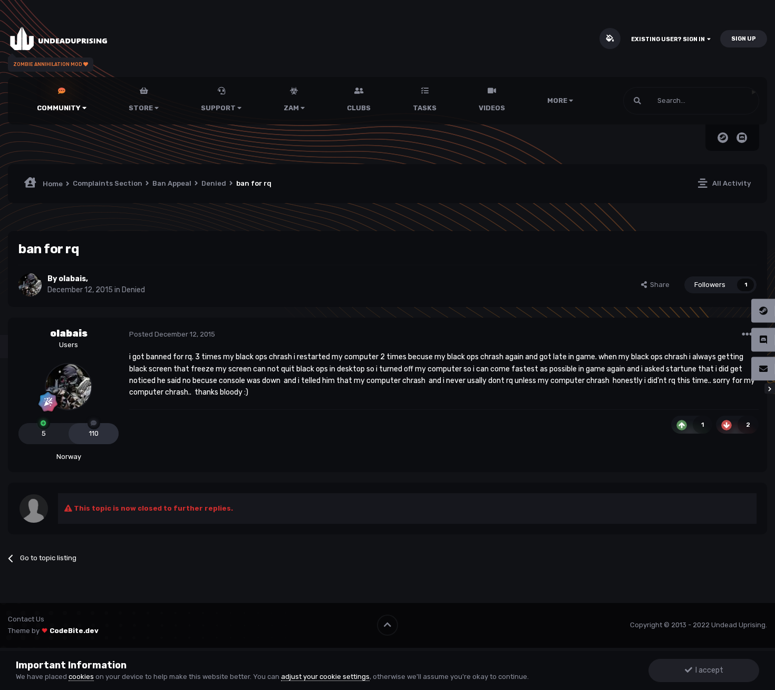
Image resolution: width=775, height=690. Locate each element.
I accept (707, 670)
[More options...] (747, 334)
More (557, 100)
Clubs (359, 108)
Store (141, 108)
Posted (172, 334)
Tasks (425, 108)
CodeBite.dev (74, 631)
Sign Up (743, 38)
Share (658, 285)
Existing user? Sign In (669, 39)
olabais (72, 278)
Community (59, 108)
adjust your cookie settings (325, 677)
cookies (81, 677)
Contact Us (26, 619)
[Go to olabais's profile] (30, 284)
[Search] (637, 100)
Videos (492, 108)
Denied (133, 289)
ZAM (292, 108)
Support (219, 108)
